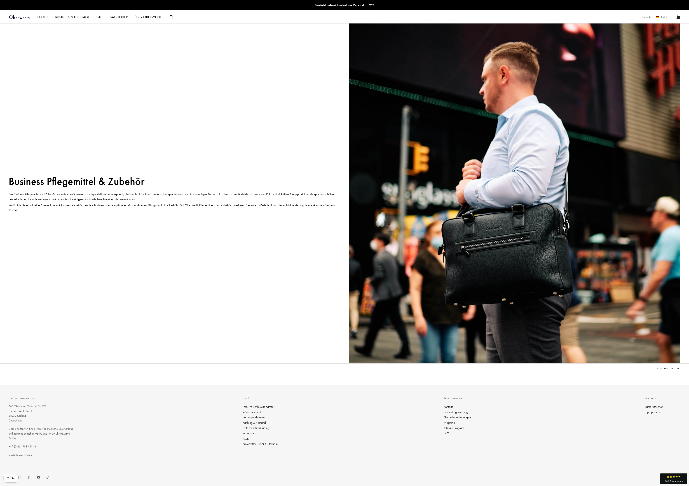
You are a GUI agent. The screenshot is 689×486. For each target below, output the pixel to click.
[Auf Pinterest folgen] (29, 477)
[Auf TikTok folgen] (48, 477)
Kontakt (448, 407)
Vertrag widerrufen (254, 417)
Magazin (449, 423)
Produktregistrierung (456, 412)
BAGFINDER (119, 17)
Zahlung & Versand (254, 423)
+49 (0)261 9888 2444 (22, 446)
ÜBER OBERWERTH (148, 17)
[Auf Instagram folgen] (20, 477)
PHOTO (42, 17)
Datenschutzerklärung (256, 428)
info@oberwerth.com (20, 455)
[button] (673, 478)
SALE (99, 17)
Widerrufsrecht (252, 412)
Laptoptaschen (653, 412)
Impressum (249, 433)
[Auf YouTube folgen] (38, 477)
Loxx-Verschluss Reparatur (258, 407)
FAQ (446, 433)
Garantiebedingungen (457, 417)
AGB (246, 439)
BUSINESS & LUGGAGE (72, 17)
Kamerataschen (654, 407)
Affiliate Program (454, 428)
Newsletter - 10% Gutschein (260, 444)
